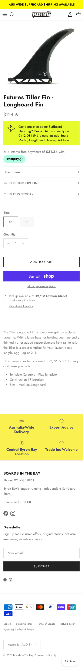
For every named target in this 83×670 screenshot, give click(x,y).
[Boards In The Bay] (41, 14)
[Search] (14, 14)
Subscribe (41, 566)
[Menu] (4, 14)
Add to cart (41, 262)
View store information (21, 306)
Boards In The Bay (23, 655)
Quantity (9, 234)
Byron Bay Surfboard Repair (18, 629)
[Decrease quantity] (7, 243)
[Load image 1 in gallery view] (41, 56)
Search (7, 624)
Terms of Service (46, 624)
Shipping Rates (24, 624)
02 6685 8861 (24, 480)
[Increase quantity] (24, 243)
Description (11, 172)
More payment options (41, 286)
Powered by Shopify (45, 655)
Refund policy (67, 624)
